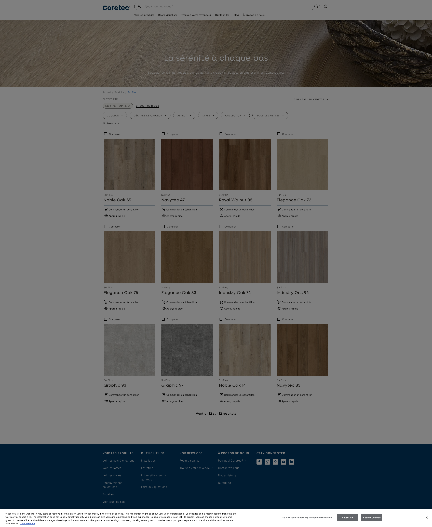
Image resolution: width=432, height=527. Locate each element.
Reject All (347, 517)
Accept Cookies (372, 517)
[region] (216, 518)
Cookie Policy (27, 523)
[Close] (426, 517)
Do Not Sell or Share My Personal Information (307, 517)
